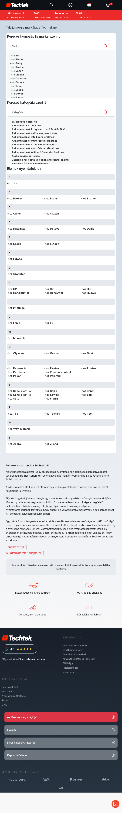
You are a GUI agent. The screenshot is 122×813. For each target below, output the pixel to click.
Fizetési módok (70, 668)
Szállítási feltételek (72, 650)
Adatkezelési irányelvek (75, 645)
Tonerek (63, 15)
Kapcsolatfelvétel (11, 687)
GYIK (4, 705)
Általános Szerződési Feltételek (79, 659)
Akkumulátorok (16, 15)
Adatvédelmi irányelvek (74, 654)
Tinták (83, 15)
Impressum (68, 672)
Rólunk (5, 700)
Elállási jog (68, 663)
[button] (89, 4)
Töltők (42, 15)
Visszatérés (8, 691)
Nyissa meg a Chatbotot (14, 696)
